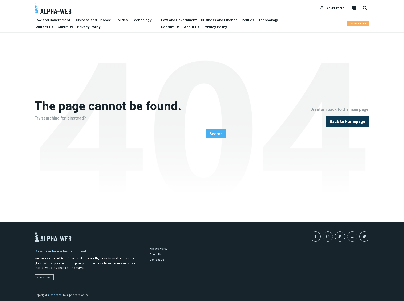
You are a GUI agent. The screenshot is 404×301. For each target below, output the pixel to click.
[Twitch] (352, 236)
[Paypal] (340, 236)
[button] (364, 7)
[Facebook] (316, 236)
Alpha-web (55, 295)
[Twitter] (364, 236)
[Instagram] (328, 236)
